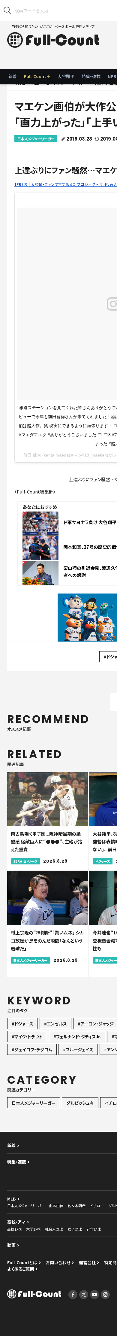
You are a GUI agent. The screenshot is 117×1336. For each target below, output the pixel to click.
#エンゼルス (55, 1024)
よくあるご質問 (20, 1269)
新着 (12, 76)
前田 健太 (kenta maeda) (46, 455)
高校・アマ (16, 1222)
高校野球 (14, 1228)
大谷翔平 (66, 76)
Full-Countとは (22, 1262)
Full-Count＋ (37, 76)
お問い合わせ (58, 1262)
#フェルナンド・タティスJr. (77, 1037)
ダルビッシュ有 (80, 1103)
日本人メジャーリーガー (36, 138)
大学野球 (33, 1228)
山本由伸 (56, 1205)
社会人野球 (54, 1228)
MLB (11, 1199)
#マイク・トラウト (27, 1037)
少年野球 (93, 1228)
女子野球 (75, 1228)
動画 (11, 1245)
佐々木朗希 (77, 1205)
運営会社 (87, 1262)
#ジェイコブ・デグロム (32, 1049)
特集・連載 (91, 76)
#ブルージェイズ (78, 1049)
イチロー (97, 1205)
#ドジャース (22, 1024)
